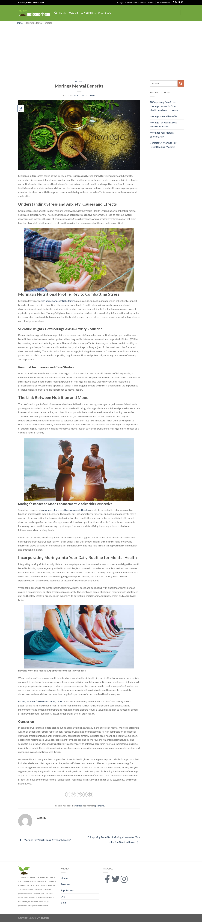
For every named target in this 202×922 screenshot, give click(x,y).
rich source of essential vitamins (58, 300)
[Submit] (181, 83)
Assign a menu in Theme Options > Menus (135, 2)
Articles (79, 81)
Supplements (88, 13)
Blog (108, 13)
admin (92, 95)
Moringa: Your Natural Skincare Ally (162, 134)
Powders (73, 13)
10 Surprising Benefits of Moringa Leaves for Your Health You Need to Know (164, 106)
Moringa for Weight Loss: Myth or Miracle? (47, 839)
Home (62, 13)
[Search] (55, 13)
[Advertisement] (101, 52)
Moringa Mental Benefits (163, 116)
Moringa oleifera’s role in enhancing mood (41, 701)
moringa (48, 509)
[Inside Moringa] (34, 12)
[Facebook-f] (107, 879)
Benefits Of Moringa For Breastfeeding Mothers (163, 144)
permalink (99, 805)
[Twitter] (116, 879)
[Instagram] (124, 879)
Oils (100, 13)
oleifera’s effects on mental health (71, 509)
